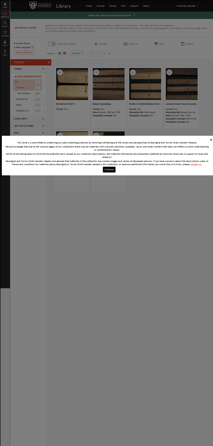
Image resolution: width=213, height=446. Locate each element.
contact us (195, 164)
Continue (109, 169)
